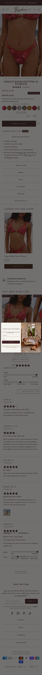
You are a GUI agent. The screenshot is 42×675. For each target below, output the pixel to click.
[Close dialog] (40, 324)
